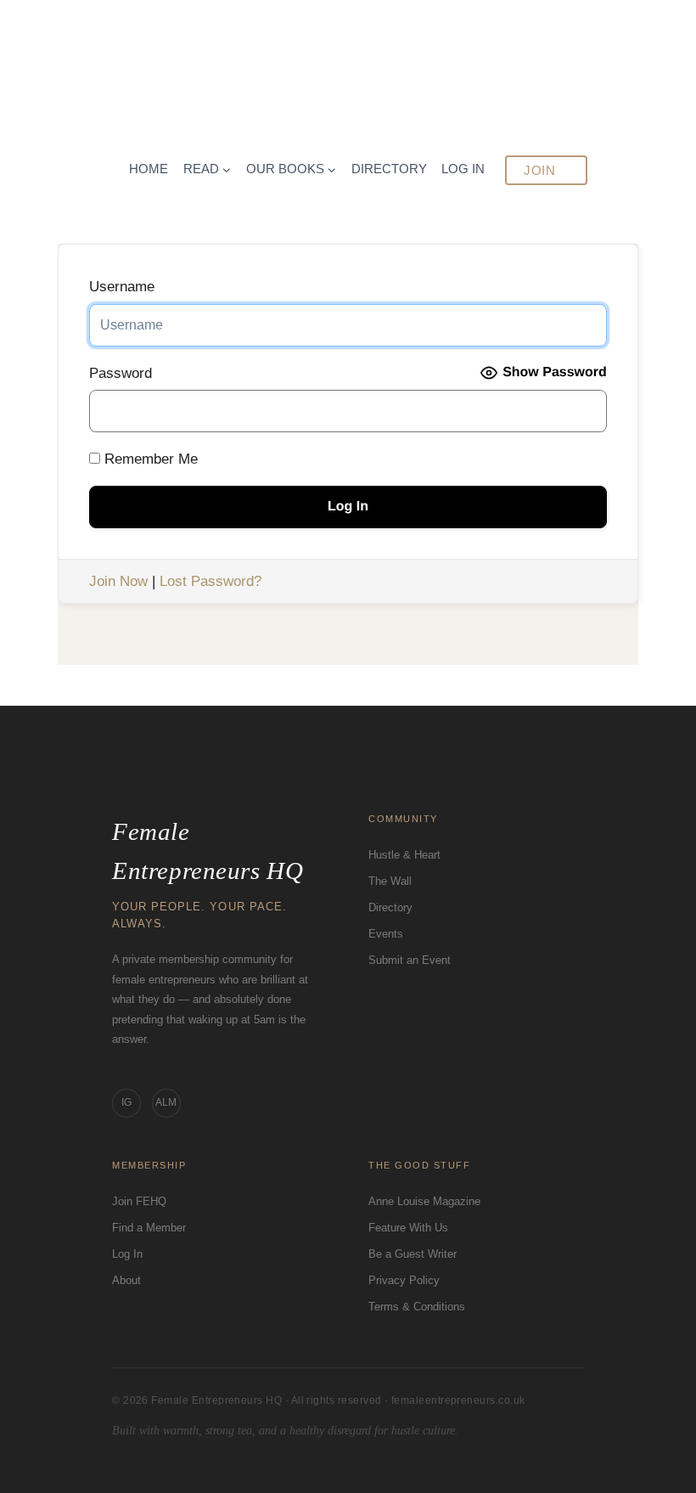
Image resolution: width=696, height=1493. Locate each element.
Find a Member (149, 1227)
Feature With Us (408, 1227)
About (126, 1280)
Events (385, 933)
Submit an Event (409, 960)
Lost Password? (210, 581)
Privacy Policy (404, 1280)
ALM (166, 1102)
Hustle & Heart (404, 854)
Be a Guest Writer (412, 1254)
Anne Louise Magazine (424, 1201)
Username (121, 287)
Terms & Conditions (416, 1306)
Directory (390, 907)
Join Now (118, 581)
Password (120, 373)
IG (126, 1102)
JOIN (539, 170)
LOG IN (463, 168)
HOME (148, 168)
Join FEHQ (139, 1201)
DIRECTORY (389, 168)
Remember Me (149, 459)
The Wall (390, 881)
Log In (127, 1254)
